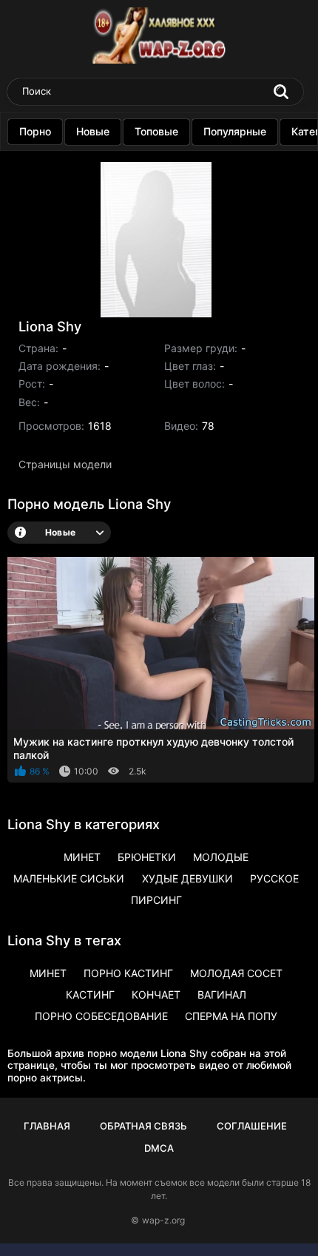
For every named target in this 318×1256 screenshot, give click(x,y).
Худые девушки (187, 878)
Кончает (156, 994)
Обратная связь (143, 1126)
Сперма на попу (231, 1016)
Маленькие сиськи (68, 878)
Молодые (220, 857)
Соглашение (252, 1126)
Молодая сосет (236, 973)
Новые (92, 131)
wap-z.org (163, 1220)
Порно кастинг (128, 973)
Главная (47, 1126)
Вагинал (221, 994)
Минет (82, 857)
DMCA (159, 1148)
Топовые (156, 131)
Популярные (234, 131)
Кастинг (90, 994)
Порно (35, 131)
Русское (274, 878)
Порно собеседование (101, 1016)
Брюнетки (147, 857)
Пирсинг (156, 900)
